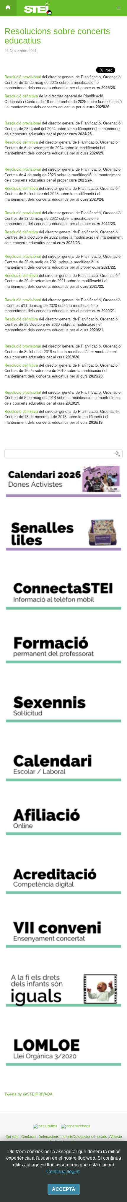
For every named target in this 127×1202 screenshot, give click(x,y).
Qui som (12, 1137)
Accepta (63, 1189)
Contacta (29, 1137)
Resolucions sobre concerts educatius (57, 35)
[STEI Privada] (37, 8)
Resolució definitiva (21, 96)
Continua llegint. (63, 1171)
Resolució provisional (23, 77)
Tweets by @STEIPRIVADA (28, 1094)
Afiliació (115, 1137)
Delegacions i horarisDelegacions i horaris (72, 1137)
